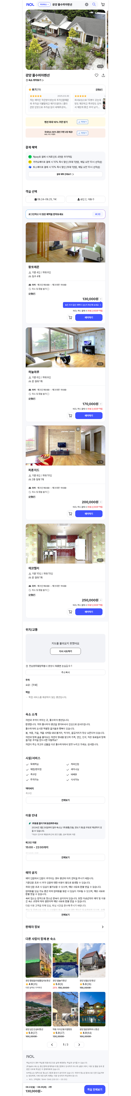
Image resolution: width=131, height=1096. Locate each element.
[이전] (52, 1044)
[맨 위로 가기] (101, 1078)
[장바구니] (103, 4)
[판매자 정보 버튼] (102, 927)
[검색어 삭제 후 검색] (87, 4)
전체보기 (99, 89)
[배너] (65, 121)
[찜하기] (96, 75)
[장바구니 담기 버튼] (70, 317)
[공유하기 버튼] (103, 75)
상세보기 (31, 293)
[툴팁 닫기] (100, 305)
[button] (67, 4)
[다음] (79, 1044)
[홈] (30, 4)
